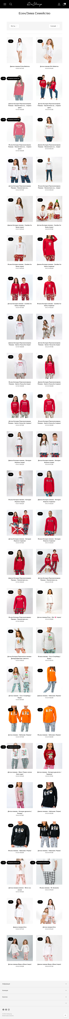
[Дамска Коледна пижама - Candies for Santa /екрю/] (20, 209)
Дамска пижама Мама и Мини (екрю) (49, 964)
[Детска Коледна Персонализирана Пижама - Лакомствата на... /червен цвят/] (49, 87)
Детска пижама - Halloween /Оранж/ (19, 735)
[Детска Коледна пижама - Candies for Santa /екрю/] (49, 209)
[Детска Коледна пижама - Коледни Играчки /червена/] (20, 523)
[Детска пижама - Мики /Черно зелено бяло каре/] (20, 756)
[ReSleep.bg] (34, 4)
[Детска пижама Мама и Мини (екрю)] (20, 948)
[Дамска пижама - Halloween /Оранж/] (49, 679)
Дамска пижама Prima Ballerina (20, 66)
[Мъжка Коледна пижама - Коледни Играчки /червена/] (49, 523)
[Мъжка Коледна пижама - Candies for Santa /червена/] (49, 287)
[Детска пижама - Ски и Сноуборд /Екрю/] (20, 679)
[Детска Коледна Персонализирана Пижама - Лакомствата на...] (20, 170)
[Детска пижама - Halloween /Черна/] (49, 834)
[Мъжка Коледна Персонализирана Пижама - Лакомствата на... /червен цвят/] (20, 129)
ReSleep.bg (9, 1013)
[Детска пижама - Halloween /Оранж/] (20, 719)
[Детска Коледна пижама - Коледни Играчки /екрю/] (49, 444)
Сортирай (53, 26)
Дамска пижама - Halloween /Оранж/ (49, 695)
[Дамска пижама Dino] (20, 911)
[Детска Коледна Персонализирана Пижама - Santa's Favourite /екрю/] (49, 327)
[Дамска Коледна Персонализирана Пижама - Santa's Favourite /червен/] (49, 366)
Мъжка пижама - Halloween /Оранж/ (49, 735)
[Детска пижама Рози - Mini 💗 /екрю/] (49, 601)
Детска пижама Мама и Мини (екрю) (19, 964)
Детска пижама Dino (49, 927)
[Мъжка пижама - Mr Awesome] (49, 872)
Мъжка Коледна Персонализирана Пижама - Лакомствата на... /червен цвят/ (19, 147)
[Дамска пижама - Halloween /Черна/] (49, 795)
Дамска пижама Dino (19, 927)
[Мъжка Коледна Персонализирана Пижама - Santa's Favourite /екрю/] (20, 366)
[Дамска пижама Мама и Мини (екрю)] (49, 948)
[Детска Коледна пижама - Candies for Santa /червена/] (20, 287)
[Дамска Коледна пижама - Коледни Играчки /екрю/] (20, 444)
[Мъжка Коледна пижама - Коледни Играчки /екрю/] (20, 483)
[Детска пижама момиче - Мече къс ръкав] (20, 872)
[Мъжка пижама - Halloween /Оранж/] (49, 719)
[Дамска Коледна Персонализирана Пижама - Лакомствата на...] (20, 562)
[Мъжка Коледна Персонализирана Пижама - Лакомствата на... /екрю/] (49, 170)
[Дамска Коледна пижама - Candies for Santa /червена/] (49, 248)
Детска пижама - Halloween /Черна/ (49, 850)
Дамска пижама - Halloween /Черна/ (49, 811)
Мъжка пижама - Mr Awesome (49, 888)
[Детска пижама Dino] (49, 911)
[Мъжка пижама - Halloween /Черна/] (20, 834)
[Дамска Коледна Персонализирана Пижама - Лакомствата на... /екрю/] (49, 129)
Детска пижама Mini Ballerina (49, 66)
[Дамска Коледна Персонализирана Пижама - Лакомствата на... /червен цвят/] (20, 87)
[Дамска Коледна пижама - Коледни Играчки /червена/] (49, 483)
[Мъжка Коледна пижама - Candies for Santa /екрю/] (20, 248)
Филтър (13, 26)
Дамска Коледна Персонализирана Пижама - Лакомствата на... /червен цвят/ (19, 105)
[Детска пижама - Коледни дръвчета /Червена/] (49, 756)
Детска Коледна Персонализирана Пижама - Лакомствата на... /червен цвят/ (49, 105)
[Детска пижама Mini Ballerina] (49, 50)
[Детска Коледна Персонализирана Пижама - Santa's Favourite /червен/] (20, 405)
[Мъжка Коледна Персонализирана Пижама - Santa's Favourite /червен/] (49, 405)
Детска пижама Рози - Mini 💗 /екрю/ (49, 617)
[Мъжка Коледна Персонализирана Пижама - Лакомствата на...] (20, 601)
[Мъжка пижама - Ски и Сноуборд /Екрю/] (49, 640)
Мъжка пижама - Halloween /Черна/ (19, 850)
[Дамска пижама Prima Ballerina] (20, 50)
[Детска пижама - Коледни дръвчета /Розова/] (20, 795)
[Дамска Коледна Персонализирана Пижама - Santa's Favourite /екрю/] (20, 327)
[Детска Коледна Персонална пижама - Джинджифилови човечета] (20, 640)
